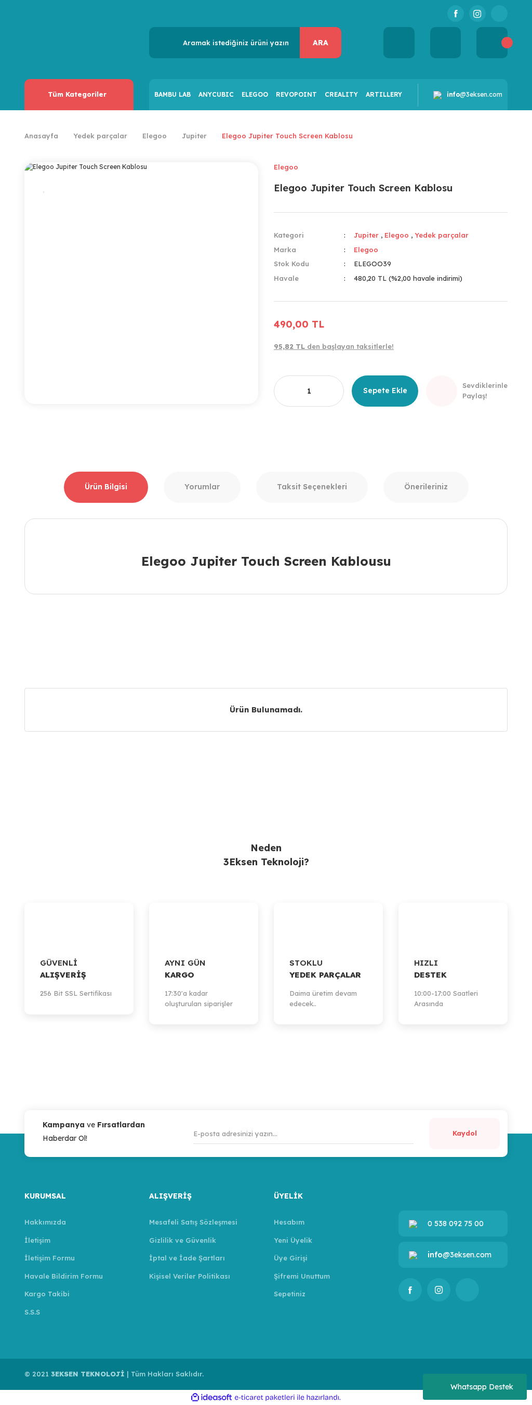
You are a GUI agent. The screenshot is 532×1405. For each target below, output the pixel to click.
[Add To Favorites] (45, 188)
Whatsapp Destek (481, 1386)
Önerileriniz (426, 486)
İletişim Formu (49, 1258)
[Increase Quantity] (331, 391)
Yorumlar (202, 486)
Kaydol (465, 1133)
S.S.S (32, 1312)
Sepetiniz (289, 1294)
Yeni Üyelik (293, 1240)
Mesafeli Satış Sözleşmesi (193, 1222)
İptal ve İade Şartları (187, 1258)
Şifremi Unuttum (302, 1276)
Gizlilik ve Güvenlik (182, 1240)
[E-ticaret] (264, 1397)
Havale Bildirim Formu (63, 1276)
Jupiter (366, 235)
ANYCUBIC (216, 94)
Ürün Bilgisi (106, 486)
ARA (320, 42)
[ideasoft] (211, 1397)
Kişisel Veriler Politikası (189, 1276)
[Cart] (492, 42)
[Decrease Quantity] (286, 391)
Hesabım (289, 1222)
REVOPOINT (296, 94)
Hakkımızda (45, 1222)
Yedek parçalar (442, 235)
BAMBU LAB (172, 94)
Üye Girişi (291, 1258)
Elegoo (286, 167)
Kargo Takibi (47, 1294)
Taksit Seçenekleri (312, 486)
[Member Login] (445, 42)
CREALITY (341, 94)
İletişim (37, 1240)
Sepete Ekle (385, 390)
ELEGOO (255, 94)
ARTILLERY (384, 94)
